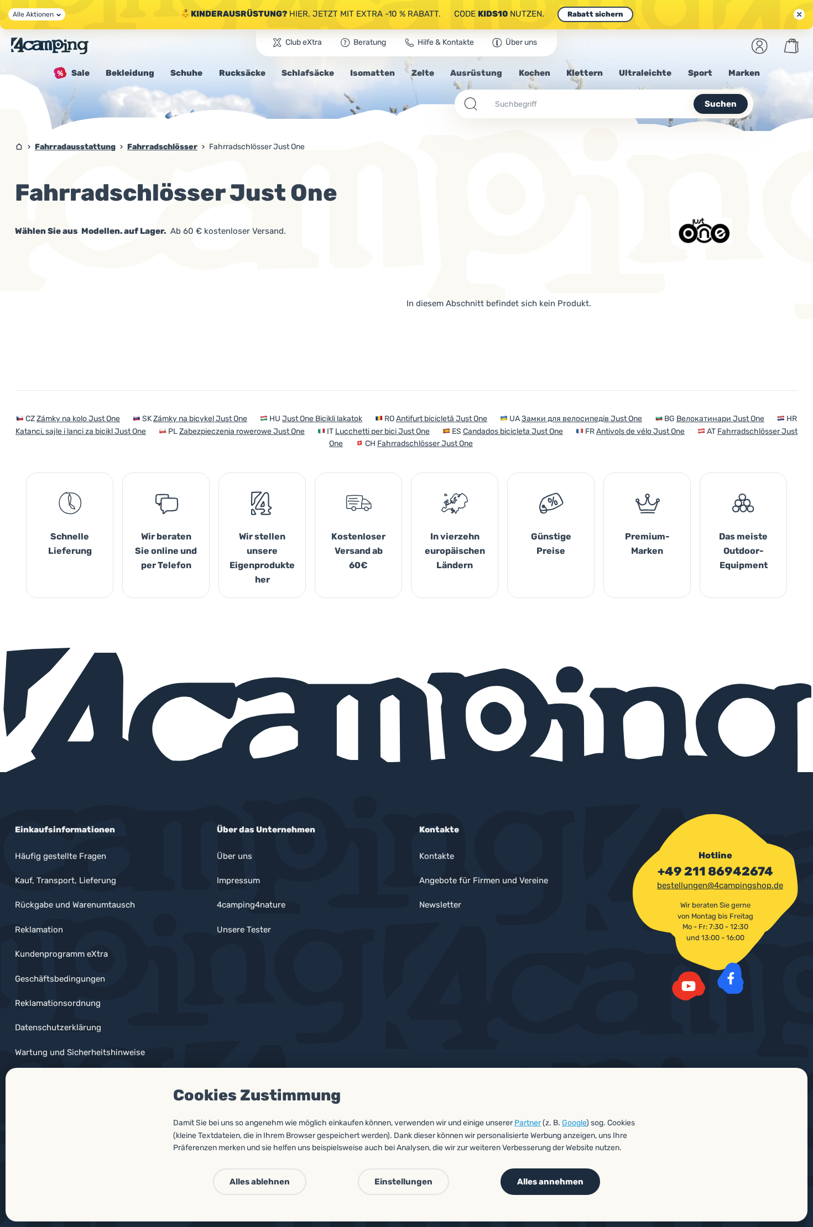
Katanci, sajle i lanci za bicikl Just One (80, 431)
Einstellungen (403, 1182)
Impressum (238, 880)
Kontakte (436, 856)
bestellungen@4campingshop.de (720, 885)
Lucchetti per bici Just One (382, 431)
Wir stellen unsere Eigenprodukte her (262, 558)
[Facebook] (730, 978)
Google (574, 1123)
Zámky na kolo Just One (78, 418)
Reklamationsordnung (58, 1003)
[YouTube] (688, 986)
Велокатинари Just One (720, 418)
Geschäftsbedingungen (60, 979)
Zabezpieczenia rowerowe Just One (242, 431)
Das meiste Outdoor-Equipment (743, 550)
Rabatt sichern (595, 14)
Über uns (234, 856)
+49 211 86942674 (715, 871)
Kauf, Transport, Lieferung (65, 880)
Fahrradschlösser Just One (425, 443)
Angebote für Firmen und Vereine (483, 880)
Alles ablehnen (260, 1182)
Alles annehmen (550, 1182)
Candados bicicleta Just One (513, 431)
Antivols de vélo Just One (640, 431)
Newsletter (440, 905)
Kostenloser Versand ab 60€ (358, 550)
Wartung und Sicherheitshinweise (80, 1052)
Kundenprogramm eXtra (61, 954)
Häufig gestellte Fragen (60, 856)
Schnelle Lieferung (70, 543)
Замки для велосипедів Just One (582, 418)
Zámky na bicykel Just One (200, 418)
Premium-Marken (647, 543)
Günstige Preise (551, 543)
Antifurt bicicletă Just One (441, 418)
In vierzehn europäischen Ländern (455, 550)
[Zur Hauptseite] (49, 46)
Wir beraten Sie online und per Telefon (166, 550)
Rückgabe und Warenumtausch (75, 905)
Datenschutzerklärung (58, 1027)
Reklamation (39, 930)
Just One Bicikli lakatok (322, 418)
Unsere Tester (244, 930)
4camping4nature (251, 905)
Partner (527, 1123)
